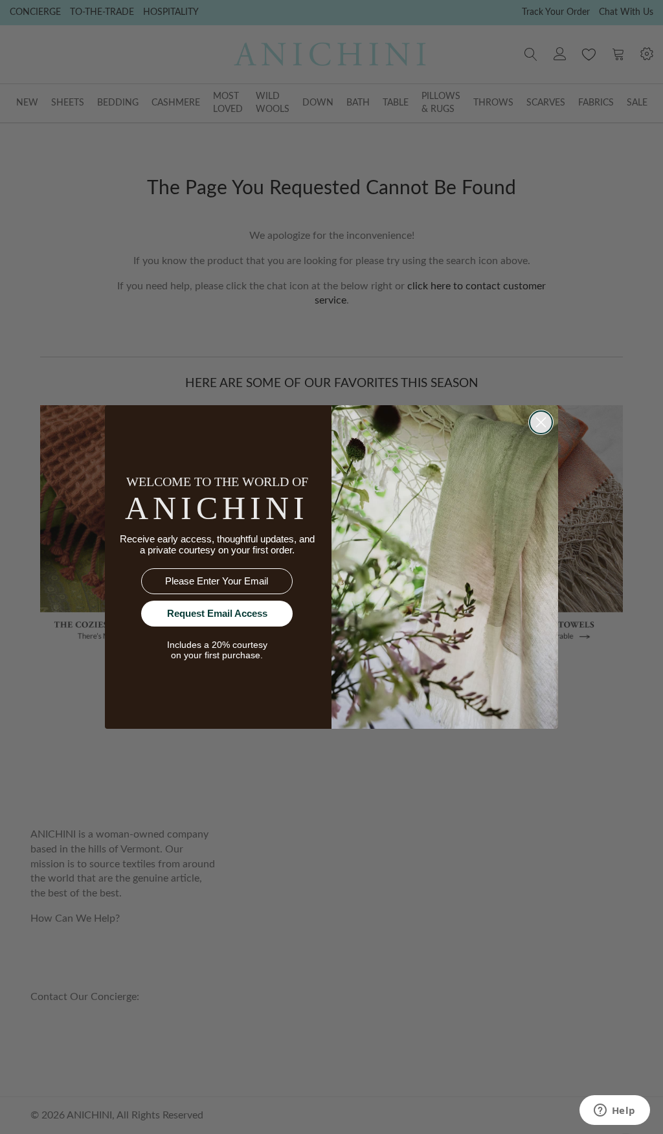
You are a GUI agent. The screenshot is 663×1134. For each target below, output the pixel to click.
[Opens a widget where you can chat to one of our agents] (614, 1111)
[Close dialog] (541, 422)
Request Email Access (217, 613)
